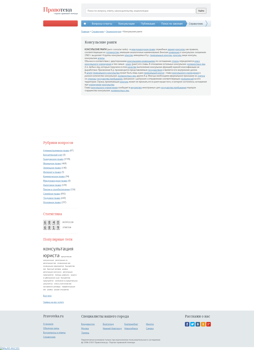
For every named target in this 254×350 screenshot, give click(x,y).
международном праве (143, 49)
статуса (201, 75)
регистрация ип (61, 260)
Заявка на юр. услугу (53, 302)
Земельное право (52, 167)
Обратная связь (51, 328)
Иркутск (150, 324)
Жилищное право (52, 163)
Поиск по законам (172, 23)
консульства (108, 84)
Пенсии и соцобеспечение (56, 189)
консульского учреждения (98, 64)
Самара (150, 328)
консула (124, 81)
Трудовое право (51, 198)
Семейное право (51, 193)
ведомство (136, 87)
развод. (65, 269)
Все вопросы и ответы (54, 332)
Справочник (196, 23)
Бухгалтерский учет (52, 154)
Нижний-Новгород (112, 328)
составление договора (51, 286)
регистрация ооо (49, 263)
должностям (112, 52)
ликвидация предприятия (53, 266)
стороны (92, 78)
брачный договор (54, 269)
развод (50, 289)
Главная (85, 31)
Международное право (55, 180)
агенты (101, 58)
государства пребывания (110, 78)
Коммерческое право (54, 176)
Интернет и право (52, 172)
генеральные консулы (161, 55)
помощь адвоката (62, 275)
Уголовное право (52, 202)
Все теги (47, 295)
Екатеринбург (131, 324)
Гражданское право (53, 159)
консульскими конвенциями (141, 61)
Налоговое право (52, 185)
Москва (85, 328)
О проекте (48, 324)
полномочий (187, 78)
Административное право (56, 150)
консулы (177, 55)
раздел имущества (61, 289)
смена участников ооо (62, 284)
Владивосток (88, 324)
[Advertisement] (60, 82)
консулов (180, 49)
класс (197, 61)
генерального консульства (106, 72)
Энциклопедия (113, 31)
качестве (132, 67)
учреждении (95, 84)
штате (89, 72)
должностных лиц (196, 64)
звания (171, 49)
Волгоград (108, 324)
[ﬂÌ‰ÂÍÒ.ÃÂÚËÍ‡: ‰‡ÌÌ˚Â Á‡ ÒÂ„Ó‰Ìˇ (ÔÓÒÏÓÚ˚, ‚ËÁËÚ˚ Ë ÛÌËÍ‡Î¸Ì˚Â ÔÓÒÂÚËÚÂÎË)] (10, 348)
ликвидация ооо (63, 263)
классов (129, 55)
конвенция (174, 52)
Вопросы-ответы (102, 23)
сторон (175, 61)
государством (155, 69)
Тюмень (85, 332)
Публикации (148, 23)
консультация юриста (58, 252)
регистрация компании (52, 272)
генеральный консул (154, 72)
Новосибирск (131, 328)
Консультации (126, 23)
